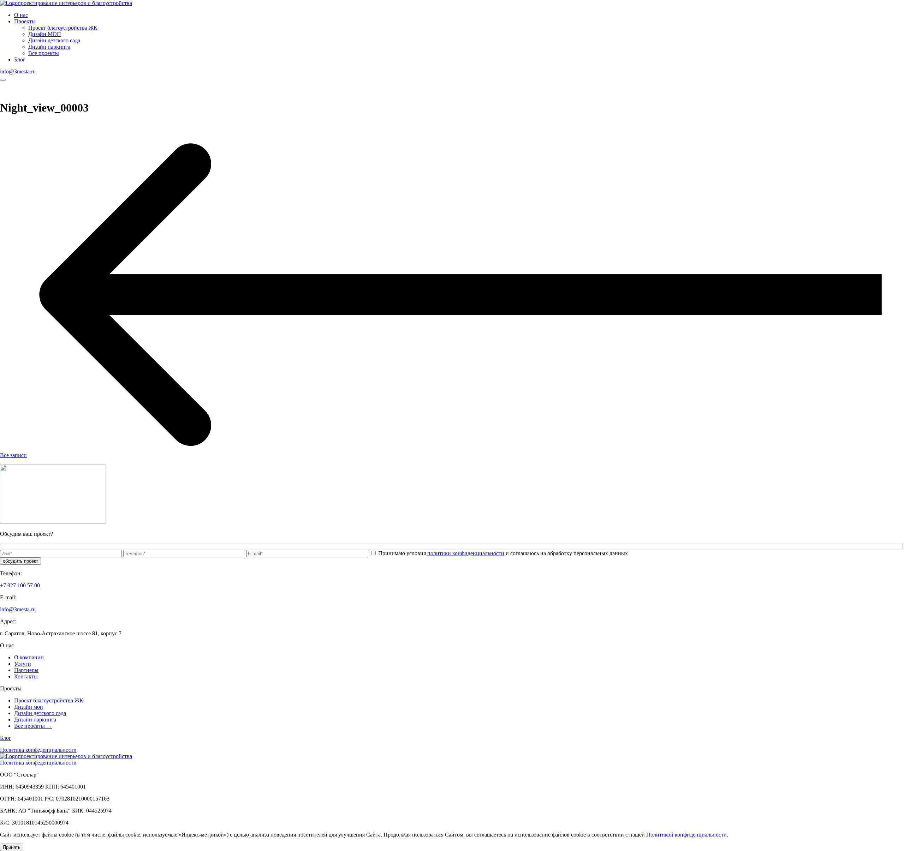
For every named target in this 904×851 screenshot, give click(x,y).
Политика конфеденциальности (38, 750)
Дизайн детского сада (54, 40)
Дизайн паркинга (49, 47)
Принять (11, 847)
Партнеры (26, 670)
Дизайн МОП (44, 34)
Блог (19, 59)
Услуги (22, 664)
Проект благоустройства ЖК (62, 28)
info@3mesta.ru (18, 71)
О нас (21, 15)
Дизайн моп (28, 707)
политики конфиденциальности (465, 553)
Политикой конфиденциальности (686, 835)
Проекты (25, 21)
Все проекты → (33, 726)
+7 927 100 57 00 (20, 585)
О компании (29, 657)
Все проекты (43, 53)
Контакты (26, 676)
